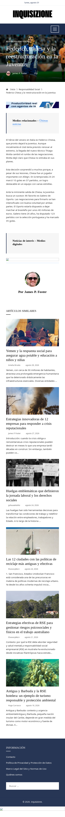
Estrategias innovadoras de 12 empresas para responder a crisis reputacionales (29, 423)
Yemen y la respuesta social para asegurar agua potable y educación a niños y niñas (31, 355)
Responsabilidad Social (17, 41)
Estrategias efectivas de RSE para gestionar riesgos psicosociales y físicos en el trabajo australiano (29, 627)
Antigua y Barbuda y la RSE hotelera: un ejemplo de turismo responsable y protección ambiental (31, 695)
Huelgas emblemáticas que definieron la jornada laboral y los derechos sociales (32, 495)
